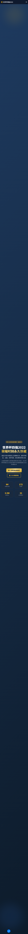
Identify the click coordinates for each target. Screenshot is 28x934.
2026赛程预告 (15, 475)
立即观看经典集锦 (15, 470)
